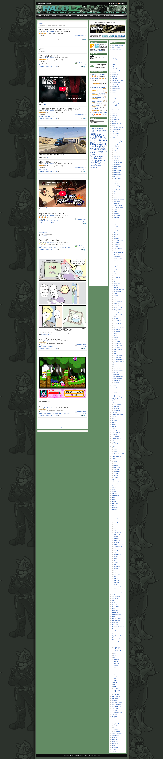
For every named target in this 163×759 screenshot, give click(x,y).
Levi (45, 104)
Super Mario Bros (117, 343)
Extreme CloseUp (116, 123)
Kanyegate (114, 422)
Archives (69, 15)
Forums (61, 15)
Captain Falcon (95, 130)
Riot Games (116, 566)
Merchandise (116, 471)
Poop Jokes (115, 503)
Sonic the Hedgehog (118, 327)
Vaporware (114, 737)
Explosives (114, 121)
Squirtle (102, 162)
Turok (114, 367)
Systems (82, 18)
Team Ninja (116, 582)
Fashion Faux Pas (116, 129)
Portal (114, 299)
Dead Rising (116, 186)
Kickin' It (114, 424)
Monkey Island (117, 276)
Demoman (95, 135)
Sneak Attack (115, 622)
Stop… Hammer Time (117, 636)
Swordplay (114, 644)
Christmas (116, 406)
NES (114, 671)
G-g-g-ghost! (115, 135)
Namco (115, 558)
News (66, 18)
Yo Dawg (114, 749)
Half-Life (41, 221)
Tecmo (115, 584)
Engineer (98, 136)
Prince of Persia (117, 301)
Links (91, 15)
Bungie (115, 525)
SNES (69, 247)
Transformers (116, 731)
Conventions (116, 467)
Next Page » (60, 427)
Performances (115, 495)
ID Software (116, 542)
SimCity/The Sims (118, 324)
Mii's (113, 440)
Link (104, 144)
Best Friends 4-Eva (116, 70)
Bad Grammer (48, 413)
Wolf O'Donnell (95, 166)
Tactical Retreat (116, 696)
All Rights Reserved (79, 755)
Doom (115, 197)
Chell (91, 132)
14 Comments (54, 249)
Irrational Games (117, 546)
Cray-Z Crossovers (116, 102)
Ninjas (113, 480)
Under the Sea (115, 735)
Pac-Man (115, 285)
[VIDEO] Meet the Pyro (97, 105)
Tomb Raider (116, 365)
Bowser (102, 128)
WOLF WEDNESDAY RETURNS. (54, 30)
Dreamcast (116, 659)
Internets (114, 416)
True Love (114, 714)
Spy (97, 161)
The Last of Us (117, 357)
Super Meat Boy (117, 345)
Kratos (100, 144)
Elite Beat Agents (117, 205)
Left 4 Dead (116, 254)
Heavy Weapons (116, 395)
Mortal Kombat (117, 278)
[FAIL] (39, 33)
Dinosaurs (114, 112)
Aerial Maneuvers (116, 49)
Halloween (116, 408)
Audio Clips (115, 59)
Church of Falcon (116, 94)
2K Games (116, 511)
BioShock (115, 151)
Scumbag (114, 608)
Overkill (113, 489)
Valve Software (117, 590)
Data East (115, 528)
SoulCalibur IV (117, 329)
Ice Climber (116, 238)
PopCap (115, 562)
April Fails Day (117, 404)
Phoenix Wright (117, 291)
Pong (114, 297)
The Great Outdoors (117, 702)
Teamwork (114, 700)
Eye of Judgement (118, 207)
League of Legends (118, 252)
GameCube (116, 663)
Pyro (92, 154)
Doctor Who (116, 720)
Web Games (116, 683)
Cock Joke (114, 96)
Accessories (116, 647)
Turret (91, 164)
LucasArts (116, 550)
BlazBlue (115, 153)
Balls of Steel (115, 69)
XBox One (116, 694)
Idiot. (41, 406)
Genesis (115, 665)
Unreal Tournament (118, 370)
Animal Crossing (117, 141)
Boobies (114, 72)
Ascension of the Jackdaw (98, 93)
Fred (47, 157)
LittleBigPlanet (117, 256)
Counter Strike (117, 172)
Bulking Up (114, 76)
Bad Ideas (114, 67)
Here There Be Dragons (118, 397)
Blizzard (115, 523)
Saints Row (116, 318)
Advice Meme (116, 444)
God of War (116, 225)
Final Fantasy (116, 213)
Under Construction (117, 733)
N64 (58, 247)
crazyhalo (43, 209)
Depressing (46, 247)
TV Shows (90, 18)
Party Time (114, 493)
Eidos (114, 530)
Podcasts (115, 473)
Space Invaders (117, 331)
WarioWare (116, 374)
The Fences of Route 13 (98, 97)
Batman (115, 447)
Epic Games (116, 534)
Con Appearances (81, 15)
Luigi (92, 146)
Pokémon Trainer (98, 150)
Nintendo (62, 247)
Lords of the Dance (116, 432)
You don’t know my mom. (50, 339)
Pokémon (115, 295)
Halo (114, 236)
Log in (98, 755)
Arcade (115, 655)
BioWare (115, 521)
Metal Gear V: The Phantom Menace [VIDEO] (59, 109)
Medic (103, 146)
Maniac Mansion (117, 258)
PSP (114, 679)
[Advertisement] (98, 198)
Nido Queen (95, 78)
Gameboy (115, 661)
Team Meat (116, 580)
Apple (114, 653)
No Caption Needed (117, 482)
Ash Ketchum (94, 128)
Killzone (115, 246)
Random (46, 15)
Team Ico (115, 578)
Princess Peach (95, 151)
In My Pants (115, 412)
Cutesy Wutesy (115, 106)
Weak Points (115, 743)
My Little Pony (117, 724)
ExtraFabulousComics (46, 334)
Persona (115, 287)
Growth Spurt (115, 387)
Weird (113, 745)
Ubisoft (115, 588)
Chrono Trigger (117, 166)
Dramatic (114, 117)
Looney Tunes (117, 722)
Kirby (60, 413)
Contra (115, 168)
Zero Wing (116, 382)
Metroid (115, 270)
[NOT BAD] (42, 33)
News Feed (114, 3)
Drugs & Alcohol (116, 119)
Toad (105, 162)
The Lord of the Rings (119, 453)
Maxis (114, 552)
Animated (41, 413)
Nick (98, 148)
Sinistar (115, 325)
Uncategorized (117, 368)
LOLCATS (114, 430)
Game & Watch (117, 221)
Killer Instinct (116, 244)
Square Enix (116, 574)
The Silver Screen (116, 704)
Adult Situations (116, 47)
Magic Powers (115, 436)
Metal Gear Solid (43, 116)
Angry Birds (116, 139)
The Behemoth (117, 586)
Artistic (40, 18)
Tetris (114, 353)
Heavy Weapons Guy (98, 142)
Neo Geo (115, 669)
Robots (113, 602)
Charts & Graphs (116, 86)
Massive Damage (116, 438)
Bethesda (115, 519)
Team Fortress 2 (58, 221)
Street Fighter (116, 341)
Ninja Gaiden (116, 279)
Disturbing (114, 115)
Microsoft (115, 556)
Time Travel (115, 708)
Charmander (104, 130)
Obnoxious (114, 485)
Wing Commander (118, 376)
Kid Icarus (116, 242)
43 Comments (54, 415)
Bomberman (116, 154)
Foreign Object (115, 133)
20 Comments (54, 171)
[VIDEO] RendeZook (97, 101)
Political (114, 501)
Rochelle (97, 154)
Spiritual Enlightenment (118, 626)
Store (54, 15)
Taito (114, 576)
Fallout (115, 211)
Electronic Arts (117, 532)
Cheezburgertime (116, 88)
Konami (115, 548)
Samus (101, 155)
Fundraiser (116, 469)
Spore (115, 335)
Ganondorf (98, 139)
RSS (95, 50)
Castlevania (116, 164)
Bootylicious (115, 74)
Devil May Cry (117, 190)
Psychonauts (116, 303)
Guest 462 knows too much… (99, 109)
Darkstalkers (116, 184)
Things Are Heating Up (117, 706)
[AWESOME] (45, 33)
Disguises (114, 113)
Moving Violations (116, 456)
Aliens (113, 51)
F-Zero (44, 63)
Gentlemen (114, 385)
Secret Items (115, 610)
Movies (61, 18)
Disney (115, 449)
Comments (122, 3)
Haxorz (113, 389)
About (98, 15)
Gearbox (115, 536)
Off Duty (114, 487)
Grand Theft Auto (43, 169)
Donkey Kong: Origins (49, 240)
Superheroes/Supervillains (118, 642)
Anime (113, 55)
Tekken (115, 351)
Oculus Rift (118, 650)
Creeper (93, 133)
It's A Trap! (114, 420)
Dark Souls (116, 182)
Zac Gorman (44, 235)
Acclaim (115, 513)
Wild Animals (115, 747)
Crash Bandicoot (117, 174)
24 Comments (54, 118)
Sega (114, 570)
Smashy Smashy (116, 620)
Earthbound (116, 203)
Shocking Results (116, 618)
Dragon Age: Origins (118, 199)
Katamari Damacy (118, 240)
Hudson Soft (116, 540)
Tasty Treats (115, 698)
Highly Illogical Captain (117, 399)
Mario (97, 146)
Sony (114, 572)
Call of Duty (116, 160)
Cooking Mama (117, 170)
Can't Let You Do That (44, 37)
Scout (93, 156)
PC (114, 675)
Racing (113, 594)
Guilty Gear (116, 229)
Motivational (61, 63)
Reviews (115, 475)
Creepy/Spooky (116, 104)
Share (84, 37)
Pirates (113, 499)
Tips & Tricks (115, 710)
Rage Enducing (116, 596)
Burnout (115, 158)
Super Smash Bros (48, 221)
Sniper (100, 156)
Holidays (53, 18)
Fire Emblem (116, 215)
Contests (115, 465)
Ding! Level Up (115, 110)
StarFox (53, 37)
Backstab (114, 63)
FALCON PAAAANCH (52, 63)
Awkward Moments (48, 346)
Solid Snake (101, 159)
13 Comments (54, 66)
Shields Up (114, 616)
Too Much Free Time (117, 712)
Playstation (116, 677)
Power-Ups (114, 505)
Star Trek (115, 726)
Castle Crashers (117, 162)
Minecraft (115, 272)
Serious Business (116, 614)
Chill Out (114, 90)
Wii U (114, 687)
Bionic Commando (118, 149)
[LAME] (41, 33)
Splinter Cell (116, 333)
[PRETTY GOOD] (44, 33)
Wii (114, 685)
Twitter (100, 50)
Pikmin (115, 293)
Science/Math (115, 606)
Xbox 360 (115, 688)
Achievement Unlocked (117, 45)
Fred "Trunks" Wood (49, 31)
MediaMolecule (117, 554)
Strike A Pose (115, 640)
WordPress (93, 755)
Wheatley (95, 165)
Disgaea (115, 194)
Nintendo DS (116, 673)
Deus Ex (115, 188)
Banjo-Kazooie (117, 145)
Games (46, 18)
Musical (114, 458)
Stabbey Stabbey (116, 630)
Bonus (115, 463)
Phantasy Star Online (118, 289)
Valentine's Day (117, 410)
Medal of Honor (117, 264)
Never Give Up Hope (48, 56)
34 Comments (54, 348)
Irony (113, 418)
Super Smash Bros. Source (51, 213)
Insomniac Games (118, 544)
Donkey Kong (52, 247)
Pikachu (102, 148)
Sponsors (115, 477)
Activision (115, 515)
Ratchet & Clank (117, 307)
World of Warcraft (117, 378)
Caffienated (115, 78)
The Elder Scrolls (117, 355)
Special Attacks (115, 624)
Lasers (113, 428)
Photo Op (114, 497)
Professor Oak (98, 153)
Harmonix (115, 538)
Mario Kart (116, 260)
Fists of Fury (115, 131)
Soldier (94, 158)
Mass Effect (116, 262)
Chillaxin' (114, 92)
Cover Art (114, 100)
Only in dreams (43, 207)
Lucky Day (114, 434)
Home (39, 15)
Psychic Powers (116, 507)
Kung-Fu (114, 426)
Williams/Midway (117, 592)
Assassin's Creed (117, 143)
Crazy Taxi (116, 176)
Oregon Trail (116, 283)
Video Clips (98, 18)
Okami (115, 281)
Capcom (115, 527)
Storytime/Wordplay (117, 638)
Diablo (115, 192)
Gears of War (116, 223)
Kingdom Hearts (117, 248)
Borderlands (116, 156)
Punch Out (116, 305)
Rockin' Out (114, 604)
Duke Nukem (116, 201)
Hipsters (114, 401)
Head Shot (114, 391)
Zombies (114, 751)
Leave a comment (45, 39)
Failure (113, 125)
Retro (113, 600)
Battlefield (116, 147)
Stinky (113, 634)
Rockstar (115, 568)
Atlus (114, 517)
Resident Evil (116, 313)
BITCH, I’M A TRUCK (48, 162)
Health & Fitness (116, 393)
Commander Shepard (98, 131)
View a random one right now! (97, 69)
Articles (115, 461)
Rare (66, 247)
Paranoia (114, 491)
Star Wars (115, 451)
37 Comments (54, 39)
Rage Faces (115, 598)
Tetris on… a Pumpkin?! (98, 74)
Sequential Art (115, 612)
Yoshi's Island (116, 380)
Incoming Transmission (117, 414)
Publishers (74, 18)
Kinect (117, 649)
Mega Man (93, 148)
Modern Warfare (117, 274)
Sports (113, 628)
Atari (114, 657)
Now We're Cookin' (116, 484)
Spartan (92, 162)
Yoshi (98, 167)
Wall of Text (114, 741)
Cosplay (114, 98)
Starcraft (115, 337)
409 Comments (55, 222)
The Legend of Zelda (118, 359)
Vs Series (115, 372)
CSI (114, 718)
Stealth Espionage (116, 632)
